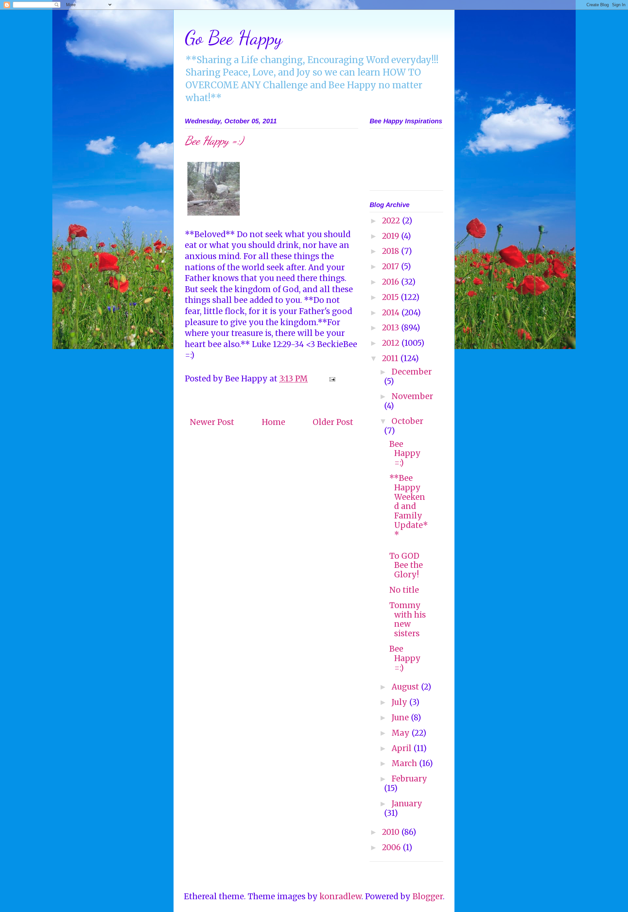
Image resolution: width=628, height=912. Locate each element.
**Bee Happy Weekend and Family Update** (408, 506)
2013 (391, 328)
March (405, 763)
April (402, 748)
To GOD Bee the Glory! (406, 565)
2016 (391, 282)
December (412, 372)
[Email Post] (331, 379)
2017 (391, 266)
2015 (391, 297)
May (401, 733)
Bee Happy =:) (405, 453)
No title (404, 590)
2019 (391, 236)
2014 (391, 312)
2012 (391, 343)
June (401, 717)
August (406, 687)
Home (273, 422)
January (407, 803)
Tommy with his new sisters (407, 619)
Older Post (333, 422)
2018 (391, 251)
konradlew (340, 896)
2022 (392, 221)
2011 (391, 358)
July (400, 702)
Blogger (427, 896)
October (407, 421)
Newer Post (212, 422)
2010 (391, 832)
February (409, 779)
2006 (392, 847)
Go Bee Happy (233, 37)
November (412, 396)
